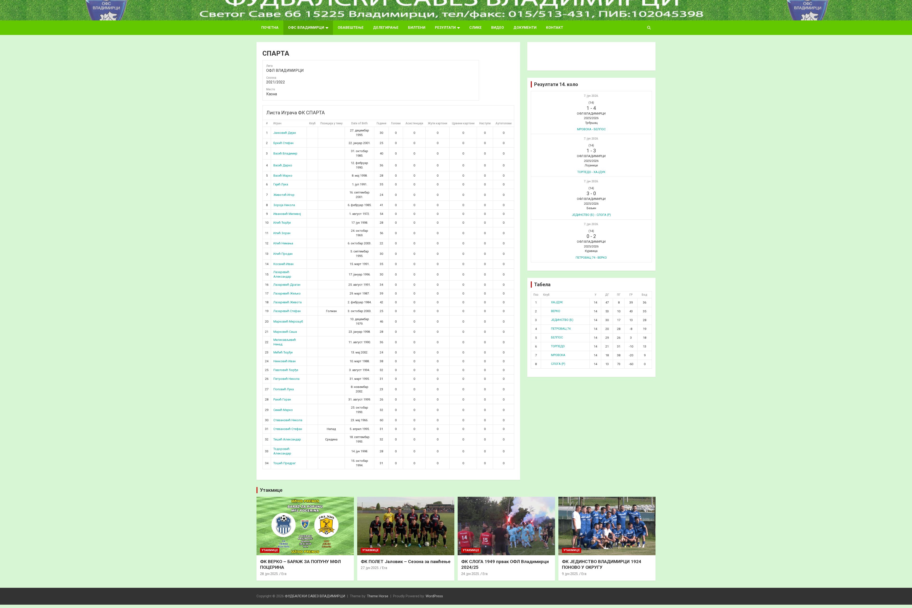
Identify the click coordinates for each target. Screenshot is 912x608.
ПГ (618, 294)
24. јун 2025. (470, 574)
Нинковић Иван (284, 361)
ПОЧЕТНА (270, 27)
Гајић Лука (280, 184)
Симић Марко (283, 410)
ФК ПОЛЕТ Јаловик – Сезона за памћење (406, 561)
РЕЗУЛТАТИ (445, 27)
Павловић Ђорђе (285, 370)
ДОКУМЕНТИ (525, 27)
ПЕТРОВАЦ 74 (560, 328)
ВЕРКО (555, 311)
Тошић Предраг (284, 463)
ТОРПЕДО (558, 346)
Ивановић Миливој (287, 214)
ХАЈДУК (557, 302)
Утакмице (271, 490)
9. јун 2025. (570, 574)
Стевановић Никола (287, 420)
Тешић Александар (287, 439)
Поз (535, 294)
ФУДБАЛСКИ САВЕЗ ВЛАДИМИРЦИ (315, 596)
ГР (631, 294)
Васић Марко (282, 175)
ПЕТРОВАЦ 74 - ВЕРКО (591, 257)
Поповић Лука (283, 389)
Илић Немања (283, 243)
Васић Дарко (282, 165)
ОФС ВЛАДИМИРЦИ (306, 27)
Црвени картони (463, 123)
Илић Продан (283, 254)
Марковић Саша (285, 331)
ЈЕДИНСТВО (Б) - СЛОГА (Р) (591, 215)
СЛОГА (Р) (558, 364)
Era (283, 574)
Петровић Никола (286, 379)
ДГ (607, 294)
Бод (644, 294)
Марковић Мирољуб (288, 321)
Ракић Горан (282, 399)
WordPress (434, 596)
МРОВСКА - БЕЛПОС (591, 129)
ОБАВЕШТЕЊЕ (351, 27)
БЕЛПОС (557, 337)
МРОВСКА (558, 355)
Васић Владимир (285, 153)
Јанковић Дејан (284, 133)
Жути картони (437, 123)
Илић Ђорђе (282, 222)
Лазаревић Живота (287, 302)
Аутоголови (503, 123)
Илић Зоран (281, 233)
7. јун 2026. (591, 95)
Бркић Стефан (283, 143)
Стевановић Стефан (287, 429)
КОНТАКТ (554, 27)
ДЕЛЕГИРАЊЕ (386, 27)
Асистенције (414, 123)
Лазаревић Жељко (287, 293)
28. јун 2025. (269, 574)
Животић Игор (283, 195)
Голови (396, 123)
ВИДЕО (497, 27)
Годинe (381, 123)
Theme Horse (377, 596)
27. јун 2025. (370, 568)
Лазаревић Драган (286, 284)
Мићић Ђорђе (283, 352)
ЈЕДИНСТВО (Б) (562, 320)
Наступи (485, 123)
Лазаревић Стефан (287, 311)
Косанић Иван (283, 264)
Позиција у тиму (331, 123)
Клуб (312, 123)
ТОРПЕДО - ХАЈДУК (591, 172)
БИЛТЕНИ (416, 27)
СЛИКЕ (475, 27)
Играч (277, 123)
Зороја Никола (284, 205)
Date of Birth (359, 123)
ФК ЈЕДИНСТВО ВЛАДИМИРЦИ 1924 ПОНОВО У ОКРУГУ (601, 564)
